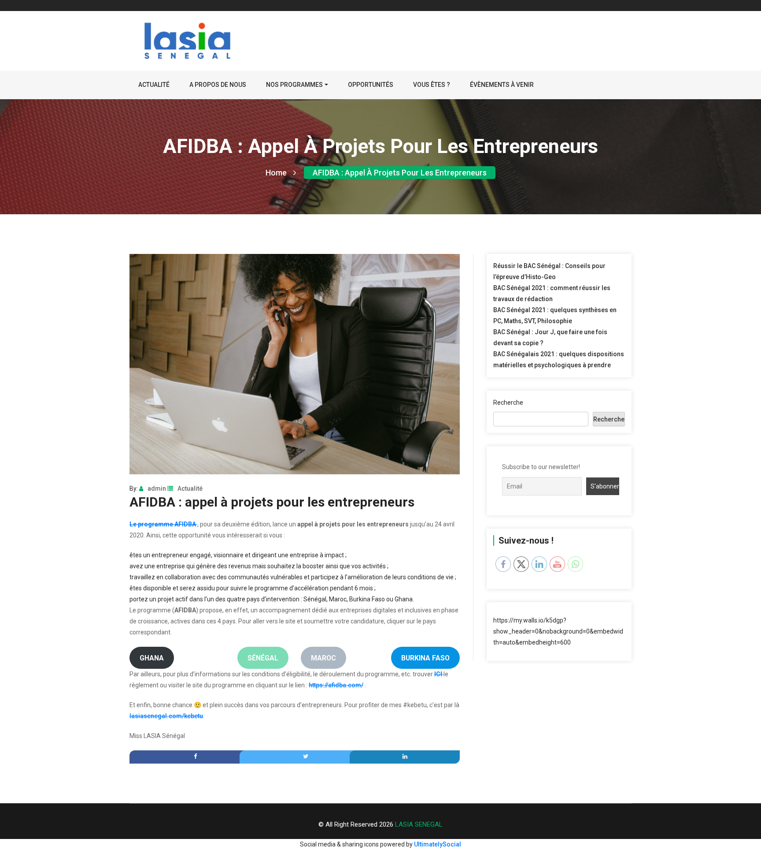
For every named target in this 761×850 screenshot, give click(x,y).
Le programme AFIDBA (163, 524)
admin (157, 488)
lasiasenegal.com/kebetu (166, 716)
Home (276, 172)
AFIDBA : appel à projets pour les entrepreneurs (400, 172)
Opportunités (370, 84)
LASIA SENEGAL (419, 824)
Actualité (154, 84)
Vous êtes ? (431, 84)
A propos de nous (217, 84)
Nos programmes (294, 84)
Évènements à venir (502, 84)
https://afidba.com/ (336, 685)
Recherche (508, 402)
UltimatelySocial (437, 844)
